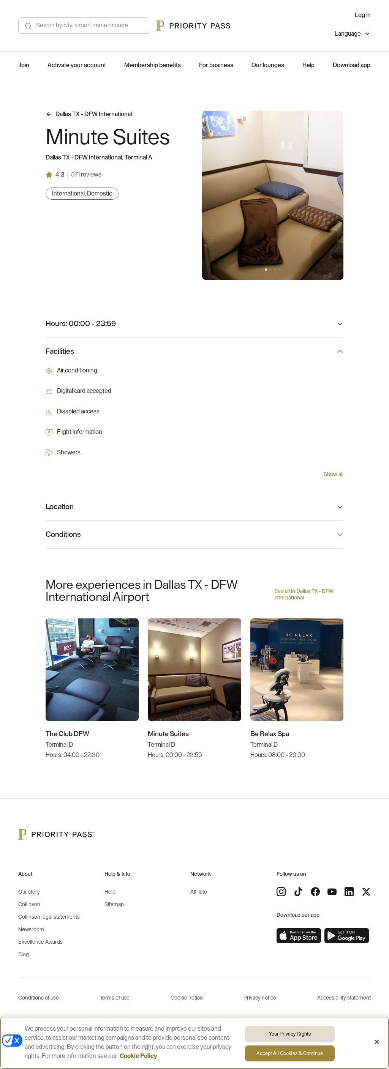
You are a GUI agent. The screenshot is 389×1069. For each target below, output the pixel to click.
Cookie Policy (138, 1056)
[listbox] (353, 34)
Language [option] (348, 34)
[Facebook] (315, 891)
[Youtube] (332, 891)
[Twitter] (366, 891)
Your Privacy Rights (290, 1033)
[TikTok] (298, 891)
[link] (299, 935)
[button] (266, 269)
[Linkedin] (349, 891)
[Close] (376, 1041)
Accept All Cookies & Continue (289, 1053)
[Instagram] (281, 891)
